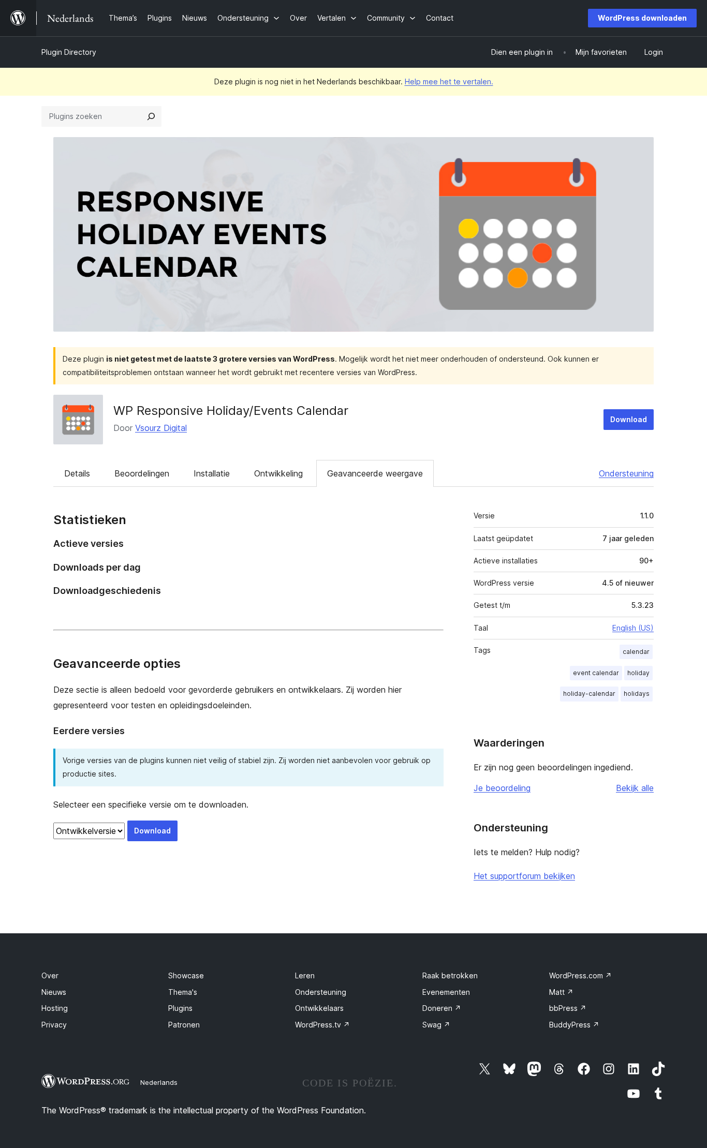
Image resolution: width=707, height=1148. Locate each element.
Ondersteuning (626, 473)
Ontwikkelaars (319, 1008)
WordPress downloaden (642, 17)
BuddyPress (574, 1024)
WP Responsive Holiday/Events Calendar (230, 410)
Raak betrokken (450, 975)
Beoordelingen (141, 473)
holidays (637, 693)
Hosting (54, 1008)
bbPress (567, 1008)
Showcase (186, 975)
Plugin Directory (68, 52)
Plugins (180, 1008)
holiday (638, 673)
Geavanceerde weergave (375, 473)
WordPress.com (580, 975)
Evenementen (446, 992)
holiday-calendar (589, 693)
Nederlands (159, 1082)
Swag (436, 1024)
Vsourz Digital (161, 428)
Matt (561, 992)
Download (628, 419)
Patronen (184, 1024)
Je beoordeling (502, 788)
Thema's (182, 992)
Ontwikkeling (278, 473)
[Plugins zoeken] (151, 116)
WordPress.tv (322, 1024)
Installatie (212, 473)
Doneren (441, 1008)
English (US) (633, 627)
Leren (305, 975)
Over (49, 975)
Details (77, 473)
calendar (636, 651)
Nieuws (53, 992)
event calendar (596, 673)
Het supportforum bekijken (524, 876)
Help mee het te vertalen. (449, 81)
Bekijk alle (635, 788)
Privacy (54, 1024)
